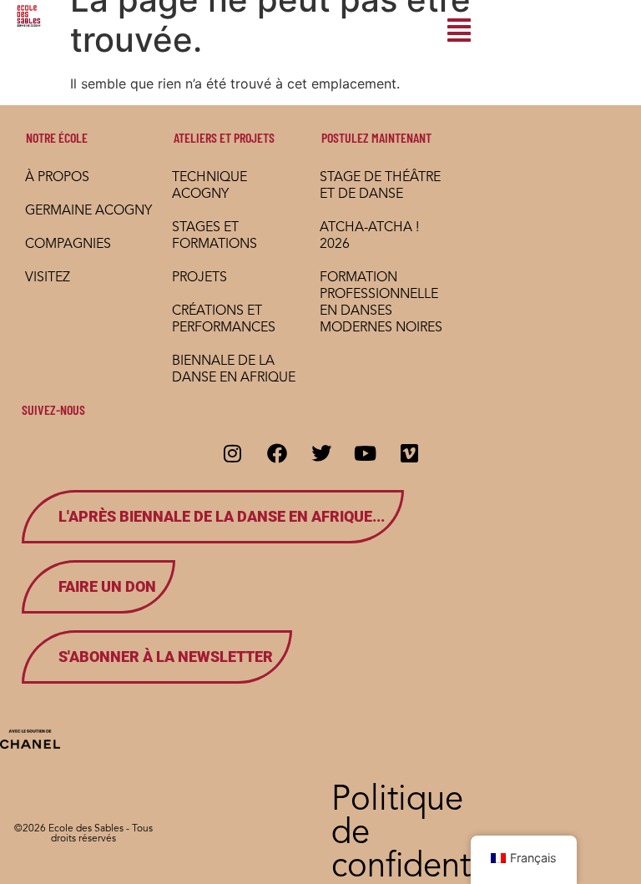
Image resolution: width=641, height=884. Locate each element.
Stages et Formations (214, 236)
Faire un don (107, 586)
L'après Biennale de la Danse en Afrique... (221, 516)
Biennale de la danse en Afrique (233, 370)
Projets (199, 278)
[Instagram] (233, 453)
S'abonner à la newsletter (165, 656)
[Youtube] (366, 453)
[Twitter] (321, 453)
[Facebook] (277, 453)
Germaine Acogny (88, 211)
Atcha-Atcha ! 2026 (369, 236)
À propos (57, 177)
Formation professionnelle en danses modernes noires (381, 303)
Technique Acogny (209, 186)
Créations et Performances (223, 320)
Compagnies (68, 244)
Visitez (47, 278)
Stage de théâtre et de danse (380, 186)
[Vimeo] (410, 453)
